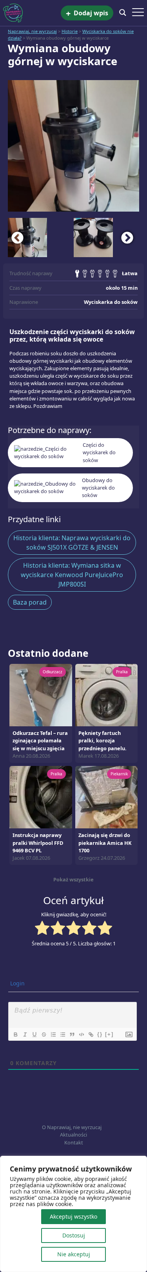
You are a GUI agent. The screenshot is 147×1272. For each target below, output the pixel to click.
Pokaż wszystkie (73, 879)
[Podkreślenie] (34, 1034)
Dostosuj (73, 1235)
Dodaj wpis (87, 13)
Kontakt (73, 1142)
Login (17, 983)
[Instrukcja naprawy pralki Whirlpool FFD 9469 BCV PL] (40, 796)
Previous (18, 237)
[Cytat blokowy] (71, 1034)
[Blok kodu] (81, 1034)
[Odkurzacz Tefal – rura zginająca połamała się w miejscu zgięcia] (40, 694)
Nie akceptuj (73, 1254)
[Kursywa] (24, 1034)
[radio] (42, 929)
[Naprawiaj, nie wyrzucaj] (32, 13)
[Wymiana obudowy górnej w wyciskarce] (73, 146)
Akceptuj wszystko (73, 1216)
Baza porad (30, 602)
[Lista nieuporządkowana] (62, 1034)
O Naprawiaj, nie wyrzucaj (72, 1127)
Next (127, 237)
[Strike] (43, 1034)
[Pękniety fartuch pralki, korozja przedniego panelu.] (106, 694)
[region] (73, 1214)
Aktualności (73, 1134)
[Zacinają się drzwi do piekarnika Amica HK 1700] (106, 796)
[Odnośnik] (90, 1034)
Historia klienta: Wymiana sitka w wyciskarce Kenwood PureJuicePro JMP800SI (72, 574)
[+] (109, 1034)
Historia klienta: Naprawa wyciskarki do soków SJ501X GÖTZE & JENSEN (72, 543)
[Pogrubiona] (15, 1034)
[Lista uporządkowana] (53, 1034)
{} (100, 1034)
